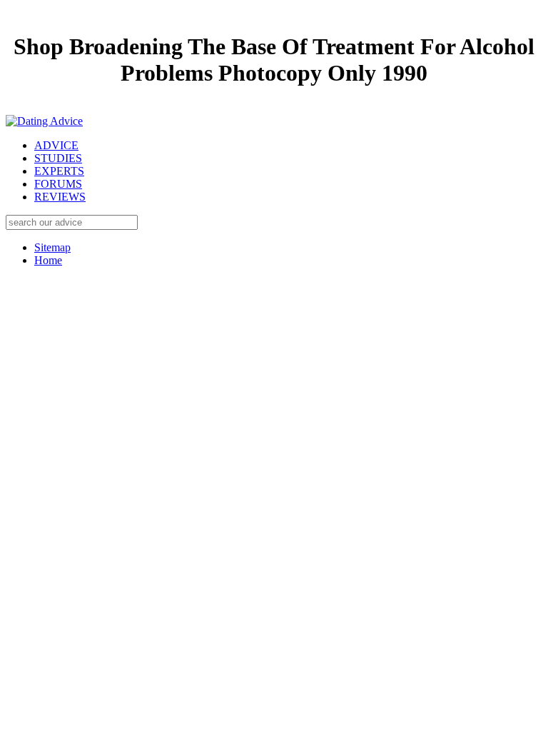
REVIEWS (60, 197)
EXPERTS (59, 171)
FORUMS (58, 184)
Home (48, 260)
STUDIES (58, 158)
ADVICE (56, 145)
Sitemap (52, 247)
